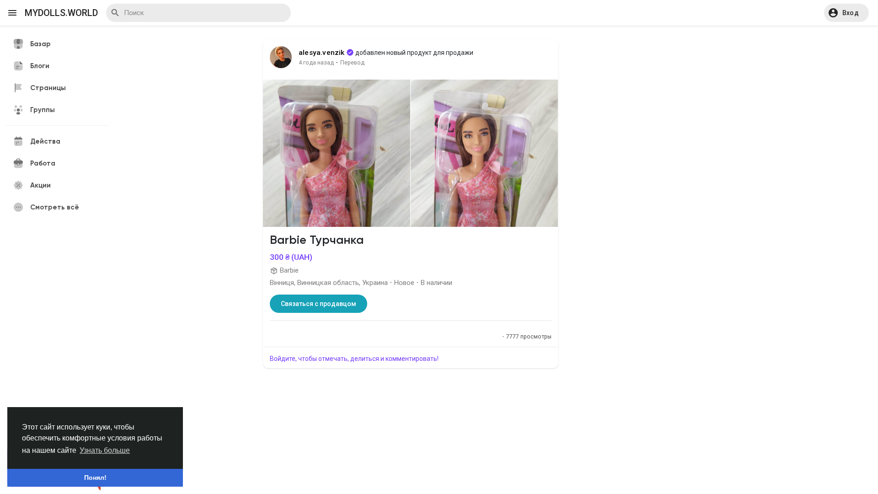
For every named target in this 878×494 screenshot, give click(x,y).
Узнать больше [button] (105, 450)
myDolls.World (61, 12)
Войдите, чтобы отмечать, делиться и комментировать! (354, 358)
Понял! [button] (95, 477)
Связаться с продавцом (318, 303)
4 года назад (316, 62)
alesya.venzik (322, 52)
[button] (846, 13)
